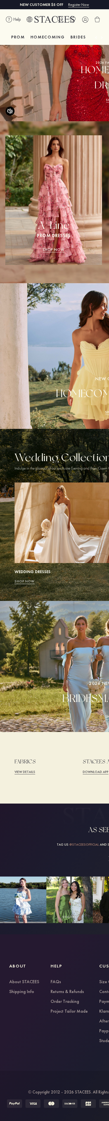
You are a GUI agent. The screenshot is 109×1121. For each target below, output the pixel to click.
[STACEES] (54, 19)
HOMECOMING (47, 37)
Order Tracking (65, 1001)
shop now (54, 249)
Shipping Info (21, 991)
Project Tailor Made (69, 1011)
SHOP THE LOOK (23, 899)
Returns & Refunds (67, 991)
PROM (18, 37)
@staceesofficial (84, 844)
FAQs (56, 982)
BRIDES (78, 37)
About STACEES (24, 982)
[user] (85, 19)
